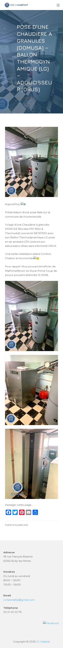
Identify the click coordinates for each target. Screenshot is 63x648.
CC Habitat (43, 641)
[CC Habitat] (16, 5)
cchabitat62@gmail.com (19, 599)
